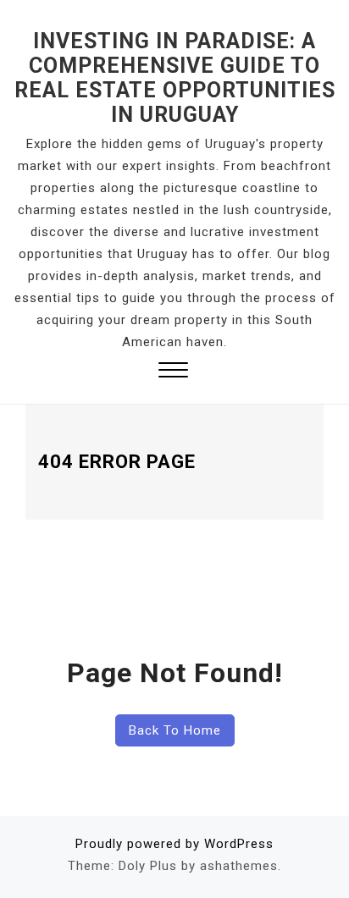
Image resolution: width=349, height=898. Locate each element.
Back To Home (175, 730)
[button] (173, 372)
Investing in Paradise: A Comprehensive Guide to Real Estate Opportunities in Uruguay (174, 78)
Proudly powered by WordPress (174, 843)
